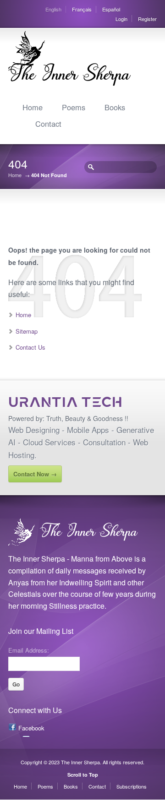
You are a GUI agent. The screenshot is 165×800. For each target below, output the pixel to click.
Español (111, 9)
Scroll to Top (82, 774)
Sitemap (27, 331)
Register (147, 18)
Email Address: (28, 649)
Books (114, 107)
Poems (73, 107)
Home (32, 107)
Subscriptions (131, 786)
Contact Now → (35, 474)
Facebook (31, 728)
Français (82, 9)
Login (121, 18)
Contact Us (30, 347)
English (53, 9)
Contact (48, 123)
